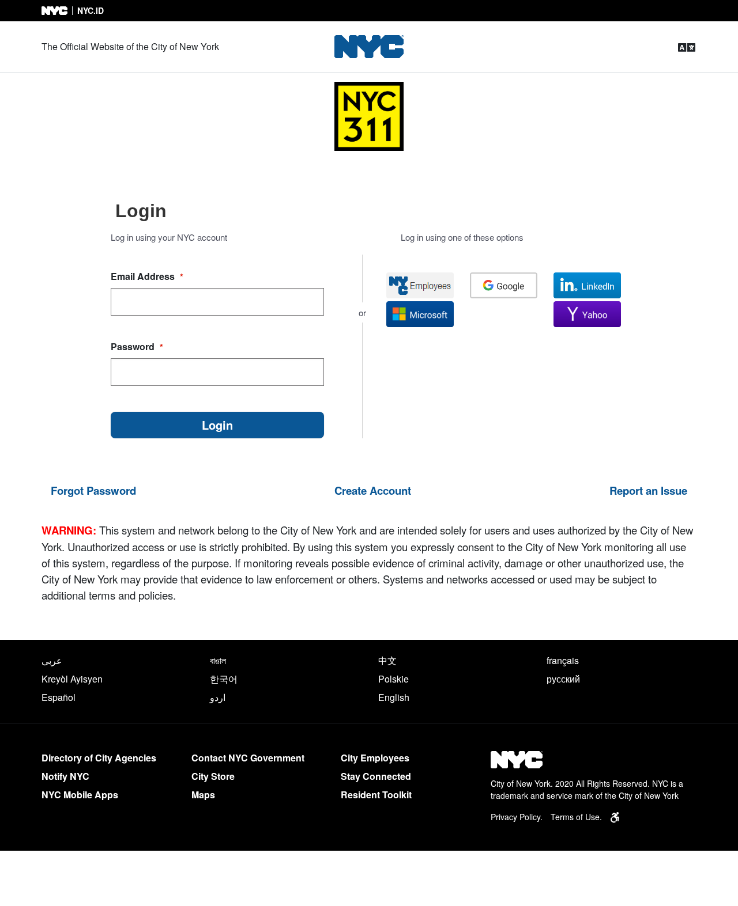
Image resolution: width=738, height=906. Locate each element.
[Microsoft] (420, 314)
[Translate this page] (686, 47)
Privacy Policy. (517, 816)
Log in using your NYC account (169, 237)
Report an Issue (648, 490)
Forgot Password (93, 490)
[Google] (503, 285)
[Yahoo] (587, 314)
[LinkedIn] (587, 285)
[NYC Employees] (420, 285)
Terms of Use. (576, 816)
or (362, 312)
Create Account (372, 490)
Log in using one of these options (462, 237)
